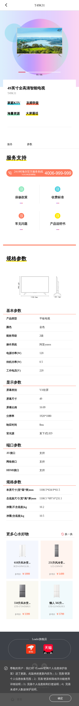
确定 (60, 698)
